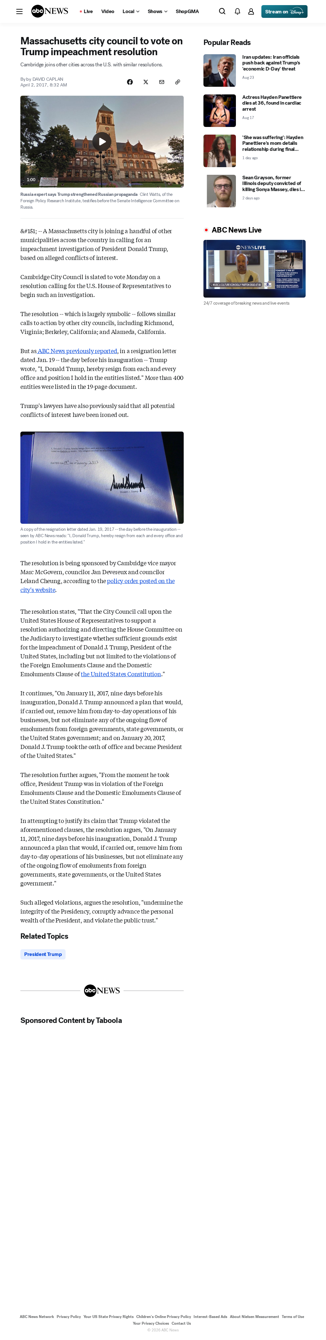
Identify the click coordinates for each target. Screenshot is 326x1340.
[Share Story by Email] (162, 82)
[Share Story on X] (146, 82)
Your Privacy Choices (151, 1323)
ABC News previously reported (77, 350)
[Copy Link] (178, 82)
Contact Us (181, 1323)
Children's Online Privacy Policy (163, 1316)
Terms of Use (293, 1316)
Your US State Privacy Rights (108, 1316)
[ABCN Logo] (49, 11)
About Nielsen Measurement (254, 1316)
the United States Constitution (121, 674)
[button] (19, 11)
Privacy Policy (69, 1316)
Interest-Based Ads (210, 1316)
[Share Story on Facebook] (130, 82)
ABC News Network (37, 1316)
